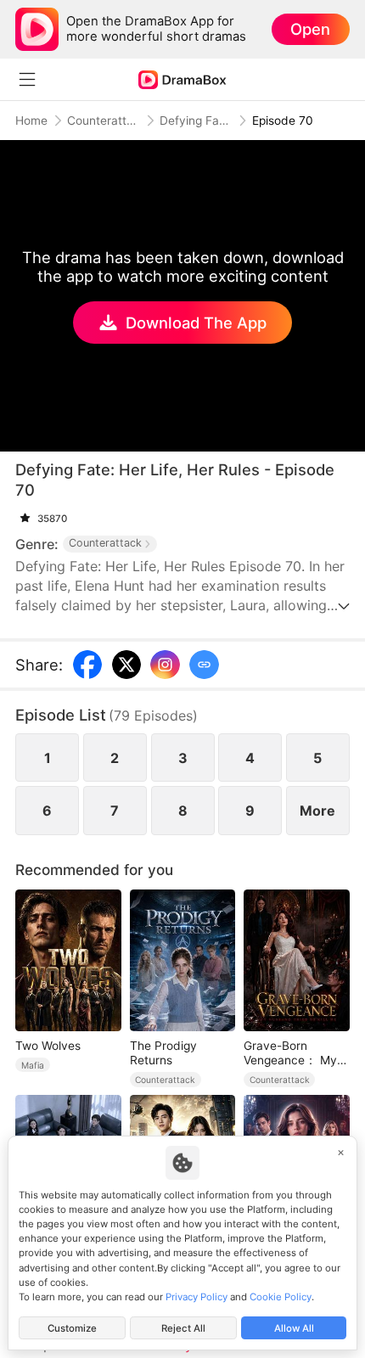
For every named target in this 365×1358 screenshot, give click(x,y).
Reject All (183, 1328)
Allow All (294, 1328)
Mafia (32, 1065)
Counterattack (103, 120)
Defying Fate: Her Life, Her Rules (196, 120)
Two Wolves (48, 1045)
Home (31, 120)
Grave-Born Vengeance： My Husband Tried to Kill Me (292, 1053)
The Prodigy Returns (163, 1053)
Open (310, 29)
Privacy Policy (196, 1297)
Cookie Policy (281, 1297)
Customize (72, 1328)
